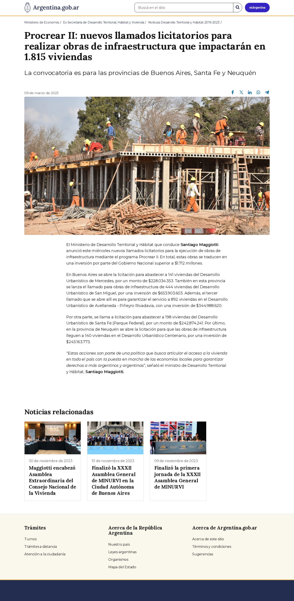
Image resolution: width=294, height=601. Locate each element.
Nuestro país (119, 544)
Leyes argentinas (122, 552)
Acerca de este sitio (208, 539)
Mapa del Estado (122, 567)
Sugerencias (202, 554)
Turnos (30, 539)
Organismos (118, 559)
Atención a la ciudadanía (44, 554)
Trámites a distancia (40, 547)
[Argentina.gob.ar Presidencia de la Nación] (51, 8)
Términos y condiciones (211, 547)
